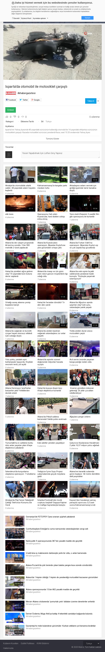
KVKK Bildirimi (43, 643)
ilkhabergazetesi (27, 93)
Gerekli (16, 18)
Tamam (87, 18)
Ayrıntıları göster (39, 18)
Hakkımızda (8, 648)
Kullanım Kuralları (10, 643)
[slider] (52, 72)
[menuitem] (92, 77)
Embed (11, 110)
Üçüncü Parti (26, 18)
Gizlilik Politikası (27, 643)
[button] (12, 76)
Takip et (90, 101)
